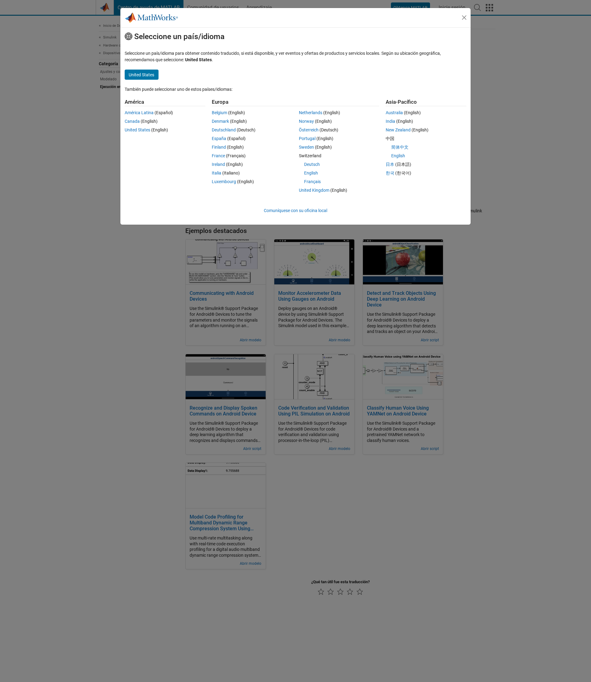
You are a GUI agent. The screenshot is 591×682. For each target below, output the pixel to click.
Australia (394, 112)
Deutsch (312, 164)
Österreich (309, 129)
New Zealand (398, 129)
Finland (219, 147)
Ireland (218, 164)
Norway (306, 121)
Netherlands (310, 112)
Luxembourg (224, 181)
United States (137, 129)
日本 (390, 164)
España (219, 138)
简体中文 (399, 147)
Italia (216, 172)
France (218, 155)
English (311, 172)
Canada (132, 121)
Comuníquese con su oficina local (295, 210)
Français (312, 181)
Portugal (307, 138)
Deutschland (224, 129)
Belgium (219, 112)
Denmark (220, 121)
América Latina (139, 112)
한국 (390, 172)
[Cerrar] (464, 17)
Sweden (306, 147)
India (390, 121)
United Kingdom (314, 190)
